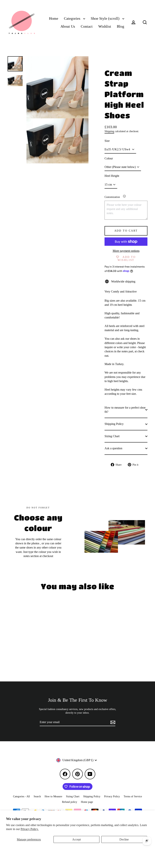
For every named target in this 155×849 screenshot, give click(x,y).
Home (53, 18)
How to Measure (53, 796)
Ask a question (113, 448)
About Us (67, 26)
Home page (87, 802)
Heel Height (112, 175)
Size (107, 140)
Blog (120, 26)
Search (37, 796)
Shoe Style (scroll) (105, 18)
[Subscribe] (112, 722)
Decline (124, 839)
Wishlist (104, 26)
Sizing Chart (112, 436)
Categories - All (21, 796)
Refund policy (69, 802)
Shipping (109, 131)
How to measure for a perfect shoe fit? (125, 409)
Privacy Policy (112, 796)
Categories (72, 18)
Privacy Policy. (30, 829)
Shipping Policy (114, 423)
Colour (109, 158)
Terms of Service (133, 796)
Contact (87, 26)
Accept (76, 839)
